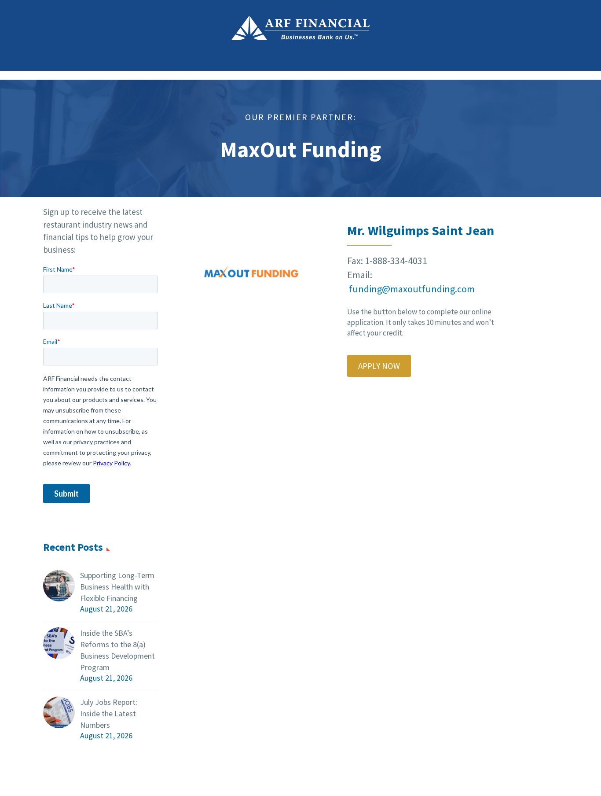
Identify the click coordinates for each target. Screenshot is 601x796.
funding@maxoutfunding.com (412, 289)
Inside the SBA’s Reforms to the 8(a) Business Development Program (117, 650)
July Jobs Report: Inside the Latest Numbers (108, 713)
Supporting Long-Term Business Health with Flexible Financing (117, 586)
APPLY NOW (379, 366)
